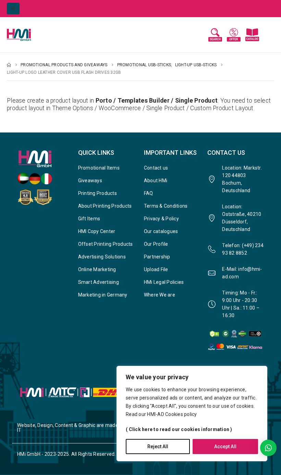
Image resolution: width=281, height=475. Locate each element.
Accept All (225, 446)
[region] (192, 413)
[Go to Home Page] (9, 65)
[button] (13, 8)
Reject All (157, 446)
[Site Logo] (26, 35)
